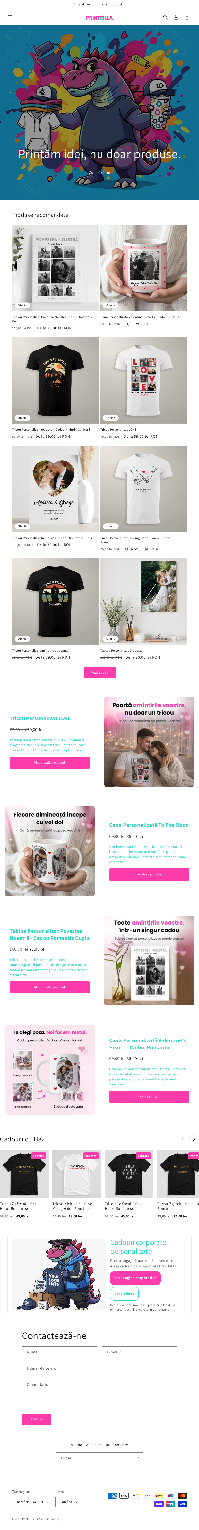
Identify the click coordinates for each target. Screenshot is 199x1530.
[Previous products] (182, 1139)
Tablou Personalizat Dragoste (121, 651)
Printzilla (28, 1519)
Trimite (37, 1419)
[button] (10, 17)
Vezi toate (99, 672)
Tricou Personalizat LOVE (118, 430)
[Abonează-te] (137, 1458)
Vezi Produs (149, 1096)
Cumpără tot (99, 172)
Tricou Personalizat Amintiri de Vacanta (40, 651)
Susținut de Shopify (47, 1519)
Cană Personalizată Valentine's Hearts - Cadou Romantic (140, 317)
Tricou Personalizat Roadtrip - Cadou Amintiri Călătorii (51, 430)
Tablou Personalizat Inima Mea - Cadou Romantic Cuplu (52, 538)
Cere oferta (124, 1293)
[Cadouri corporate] (59, 1274)
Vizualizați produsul (49, 762)
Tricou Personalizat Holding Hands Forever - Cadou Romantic (136, 540)
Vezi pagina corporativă (135, 1277)
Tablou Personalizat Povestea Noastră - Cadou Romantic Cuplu (52, 319)
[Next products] (194, 1139)
